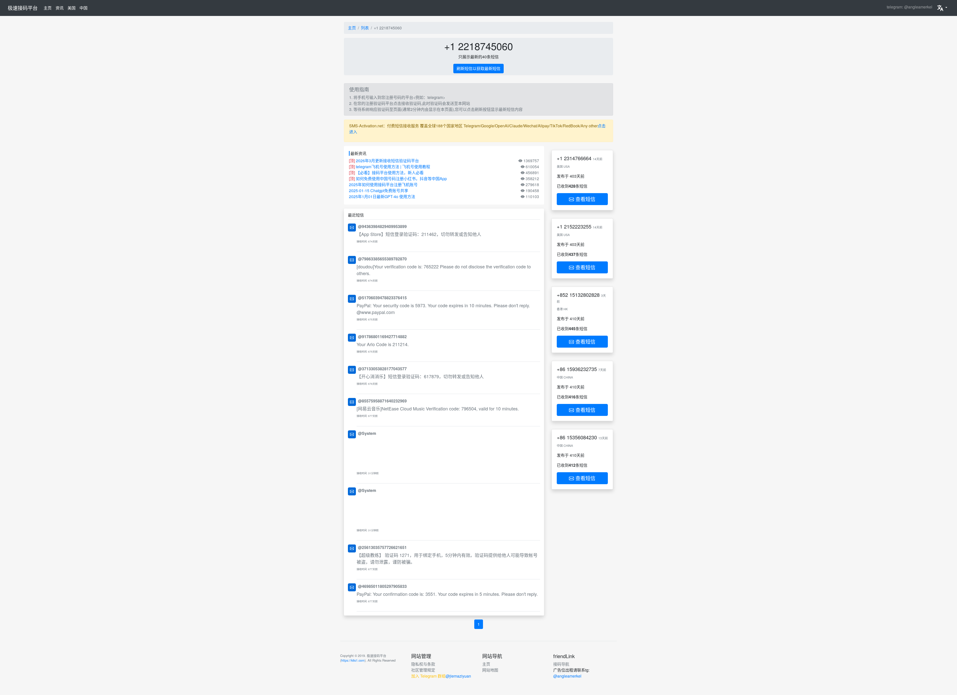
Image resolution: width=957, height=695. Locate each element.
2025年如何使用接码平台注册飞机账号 (383, 184)
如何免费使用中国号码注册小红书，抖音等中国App (401, 178)
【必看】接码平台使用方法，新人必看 (390, 172)
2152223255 (577, 226)
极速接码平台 (23, 7)
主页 (49, 8)
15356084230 (582, 437)
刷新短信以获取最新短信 (478, 68)
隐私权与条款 (423, 664)
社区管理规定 (423, 670)
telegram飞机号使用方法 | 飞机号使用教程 (393, 166)
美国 (72, 8)
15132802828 (584, 294)
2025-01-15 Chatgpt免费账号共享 (378, 190)
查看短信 (584, 199)
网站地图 (490, 670)
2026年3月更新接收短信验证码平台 (387, 160)
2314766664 (577, 158)
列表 (365, 28)
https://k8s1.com (353, 660)
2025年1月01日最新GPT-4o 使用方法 (382, 196)
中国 (83, 8)
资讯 (60, 8)
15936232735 (582, 369)
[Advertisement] (448, 453)
